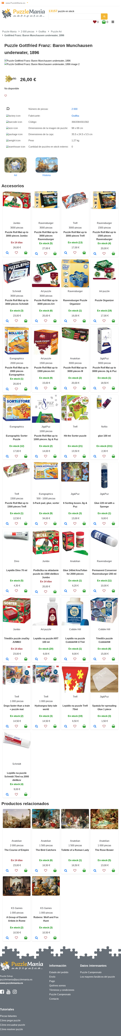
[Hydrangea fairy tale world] (36, 726)
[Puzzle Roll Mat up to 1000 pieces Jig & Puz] (36, 457)
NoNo (104, 426)
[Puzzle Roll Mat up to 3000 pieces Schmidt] (7, 321)
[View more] (17, 208)
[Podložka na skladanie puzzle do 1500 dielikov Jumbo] (36, 592)
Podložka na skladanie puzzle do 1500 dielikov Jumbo (46, 574)
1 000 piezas (16, 701)
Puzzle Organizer (104, 300)
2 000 (74, 109)
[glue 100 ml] (95, 457)
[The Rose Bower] (95, 871)
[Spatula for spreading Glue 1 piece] (95, 726)
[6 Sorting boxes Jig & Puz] (65, 524)
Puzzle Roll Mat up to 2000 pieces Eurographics (16, 371)
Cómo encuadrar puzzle (12, 1025)
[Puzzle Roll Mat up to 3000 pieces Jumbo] (7, 253)
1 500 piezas (46, 845)
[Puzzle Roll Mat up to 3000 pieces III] (65, 388)
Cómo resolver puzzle (11, 1029)
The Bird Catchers (46, 850)
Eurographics (17, 358)
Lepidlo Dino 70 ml (16, 570)
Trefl (75, 223)
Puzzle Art (56, 31)
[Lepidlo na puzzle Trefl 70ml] (65, 726)
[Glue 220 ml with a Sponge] (95, 524)
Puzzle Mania (9, 31)
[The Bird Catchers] (36, 871)
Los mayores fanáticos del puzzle (97, 977)
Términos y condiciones (61, 990)
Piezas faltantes (8, 1016)
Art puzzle (46, 291)
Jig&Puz (104, 358)
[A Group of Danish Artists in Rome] (7, 938)
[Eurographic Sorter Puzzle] (7, 457)
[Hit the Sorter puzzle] (65, 457)
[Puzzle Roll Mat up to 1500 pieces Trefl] (7, 524)
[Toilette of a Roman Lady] (65, 871)
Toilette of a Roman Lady (75, 850)
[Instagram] (15, 993)
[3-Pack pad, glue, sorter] (36, 524)
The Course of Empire (16, 850)
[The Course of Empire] (7, 871)
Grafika (42, 31)
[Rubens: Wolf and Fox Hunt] (36, 938)
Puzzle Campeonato (60, 994)
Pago (52, 981)
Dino (16, 561)
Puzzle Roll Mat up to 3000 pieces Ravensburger (46, 236)
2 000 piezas (27, 31)
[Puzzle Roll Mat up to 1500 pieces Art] (36, 388)
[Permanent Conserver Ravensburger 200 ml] (95, 591)
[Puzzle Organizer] (95, 321)
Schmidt (16, 291)
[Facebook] (2, 993)
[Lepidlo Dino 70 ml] (7, 591)
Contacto (54, 999)
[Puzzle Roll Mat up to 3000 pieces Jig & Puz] (95, 388)
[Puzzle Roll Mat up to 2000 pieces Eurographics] (7, 389)
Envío (52, 977)
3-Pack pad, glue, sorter (46, 503)
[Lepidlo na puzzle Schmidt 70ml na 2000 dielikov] (7, 795)
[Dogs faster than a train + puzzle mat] (7, 726)
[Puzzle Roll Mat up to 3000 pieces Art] (36, 321)
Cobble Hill (75, 629)
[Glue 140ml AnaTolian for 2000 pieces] (65, 591)
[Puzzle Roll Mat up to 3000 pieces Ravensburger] (36, 254)
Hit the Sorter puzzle (75, 436)
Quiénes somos (57, 985)
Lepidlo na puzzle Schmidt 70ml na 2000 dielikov (16, 776)
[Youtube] (8, 993)
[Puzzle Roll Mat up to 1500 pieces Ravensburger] (95, 254)
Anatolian (75, 358)
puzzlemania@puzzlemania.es (16, 979)
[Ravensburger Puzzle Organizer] (65, 321)
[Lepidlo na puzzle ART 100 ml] (36, 659)
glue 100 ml (104, 436)
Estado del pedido (58, 972)
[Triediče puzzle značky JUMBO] (7, 659)
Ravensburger (46, 223)
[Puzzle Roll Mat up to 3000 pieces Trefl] (65, 253)
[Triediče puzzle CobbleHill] (95, 659)
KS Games (16, 908)
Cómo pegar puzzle (10, 1020)
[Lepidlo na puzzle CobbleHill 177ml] (65, 659)
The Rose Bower (104, 850)
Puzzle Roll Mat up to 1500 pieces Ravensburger (104, 236)
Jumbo (16, 223)
